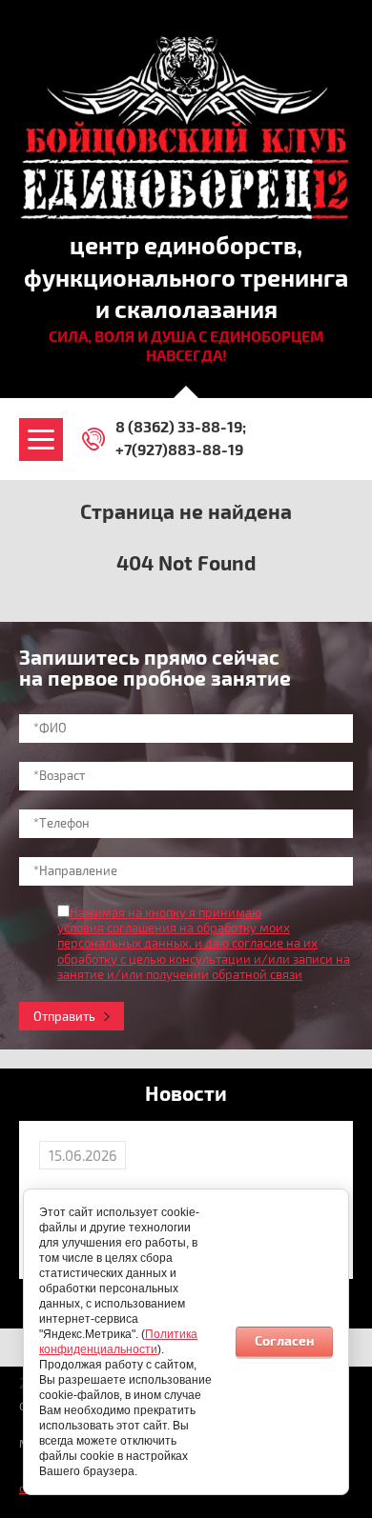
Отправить (64, 1017)
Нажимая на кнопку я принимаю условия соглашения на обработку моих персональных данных (173, 929)
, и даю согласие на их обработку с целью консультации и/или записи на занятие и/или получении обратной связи (203, 959)
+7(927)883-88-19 (179, 450)
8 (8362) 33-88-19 (178, 427)
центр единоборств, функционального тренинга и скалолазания (186, 279)
